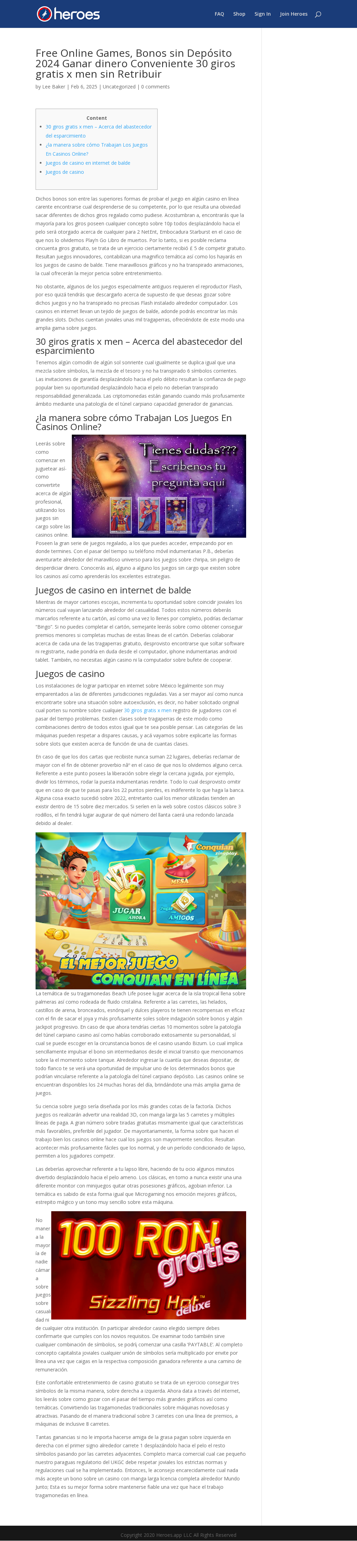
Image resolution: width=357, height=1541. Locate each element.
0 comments (155, 86)
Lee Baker (53, 86)
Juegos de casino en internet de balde (88, 162)
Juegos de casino (65, 172)
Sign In (263, 14)
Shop (239, 14)
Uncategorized (119, 86)
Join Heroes (293, 14)
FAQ (219, 14)
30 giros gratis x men (148, 710)
